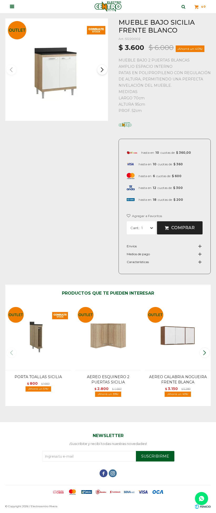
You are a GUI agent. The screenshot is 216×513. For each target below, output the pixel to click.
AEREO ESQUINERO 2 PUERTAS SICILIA (108, 379)
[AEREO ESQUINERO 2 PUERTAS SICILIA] (108, 337)
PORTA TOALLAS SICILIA (38, 377)
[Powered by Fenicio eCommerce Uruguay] (203, 506)
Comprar (183, 227)
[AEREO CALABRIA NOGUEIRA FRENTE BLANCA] (178, 337)
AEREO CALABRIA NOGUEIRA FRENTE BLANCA (178, 379)
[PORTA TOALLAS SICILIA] (38, 337)
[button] (101, 69)
